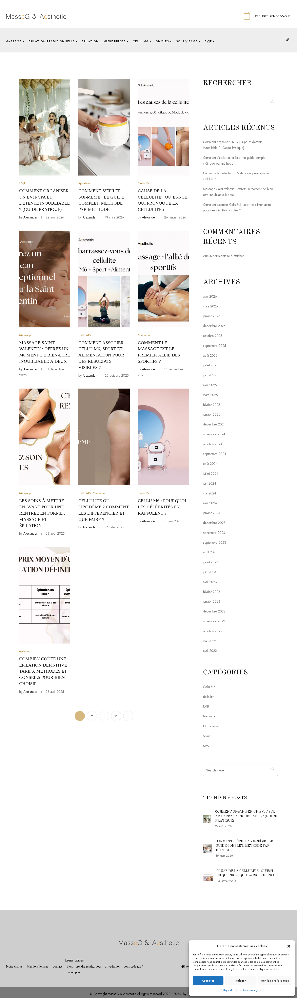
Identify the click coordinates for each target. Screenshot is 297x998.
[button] (289, 946)
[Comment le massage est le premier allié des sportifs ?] (163, 279)
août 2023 (210, 552)
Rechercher (227, 83)
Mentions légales (252, 990)
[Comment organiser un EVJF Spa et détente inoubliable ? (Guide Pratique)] (44, 127)
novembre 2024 (214, 434)
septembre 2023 (214, 542)
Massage (25, 335)
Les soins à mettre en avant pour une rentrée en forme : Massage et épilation (42, 513)
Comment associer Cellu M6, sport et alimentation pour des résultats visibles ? (101, 355)
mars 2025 (210, 395)
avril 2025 (210, 385)
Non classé (211, 726)
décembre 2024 (214, 424)
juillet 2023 (210, 562)
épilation (84, 183)
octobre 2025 (212, 335)
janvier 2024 (211, 513)
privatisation (113, 966)
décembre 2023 (214, 522)
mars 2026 (210, 306)
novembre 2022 (214, 621)
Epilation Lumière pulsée (104, 41)
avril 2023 (210, 582)
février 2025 (211, 404)
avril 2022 (210, 650)
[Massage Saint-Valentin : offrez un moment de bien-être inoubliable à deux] (44, 279)
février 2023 (211, 591)
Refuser (240, 980)
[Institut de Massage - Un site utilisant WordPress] (36, 16)
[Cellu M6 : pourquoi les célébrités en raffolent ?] (163, 437)
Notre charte (14, 966)
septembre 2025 (214, 345)
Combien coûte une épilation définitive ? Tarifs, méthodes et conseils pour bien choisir (44, 671)
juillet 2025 (210, 365)
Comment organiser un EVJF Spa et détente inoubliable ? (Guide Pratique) (246, 816)
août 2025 (210, 355)
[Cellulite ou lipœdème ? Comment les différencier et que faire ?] (104, 437)
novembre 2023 (214, 532)
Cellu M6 (144, 183)
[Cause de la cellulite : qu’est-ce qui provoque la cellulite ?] (163, 127)
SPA (206, 746)
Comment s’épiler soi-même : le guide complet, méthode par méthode (244, 846)
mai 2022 (209, 641)
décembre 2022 (214, 611)
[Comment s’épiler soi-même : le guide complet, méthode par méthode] (104, 127)
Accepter (208, 980)
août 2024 (210, 463)
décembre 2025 (214, 326)
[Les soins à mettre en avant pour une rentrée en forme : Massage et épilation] (44, 437)
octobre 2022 (212, 631)
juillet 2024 (210, 473)
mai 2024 (209, 493)
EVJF (22, 183)
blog (69, 966)
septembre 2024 (214, 453)
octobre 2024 (212, 444)
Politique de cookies (231, 990)
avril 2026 (210, 296)
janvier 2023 (211, 601)
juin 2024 (209, 483)
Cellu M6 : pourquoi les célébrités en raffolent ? (162, 507)
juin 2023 (209, 572)
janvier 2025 (211, 414)
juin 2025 (209, 375)
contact (57, 966)
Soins (206, 736)
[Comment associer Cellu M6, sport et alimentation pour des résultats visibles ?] (104, 279)
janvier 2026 (211, 316)
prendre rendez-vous (90, 966)
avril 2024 (210, 503)
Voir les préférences (274, 980)
